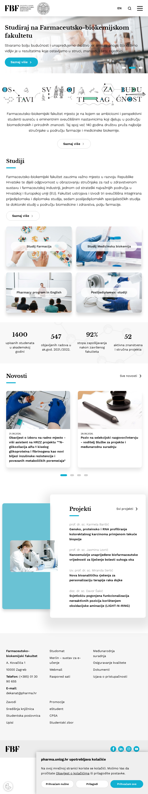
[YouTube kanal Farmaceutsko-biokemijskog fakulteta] (136, 749)
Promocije (57, 702)
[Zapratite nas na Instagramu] (129, 749)
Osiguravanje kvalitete (109, 663)
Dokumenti (101, 669)
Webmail (56, 669)
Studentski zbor (62, 722)
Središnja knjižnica (20, 709)
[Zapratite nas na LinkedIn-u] (121, 749)
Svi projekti (124, 509)
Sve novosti (128, 376)
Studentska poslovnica (23, 715)
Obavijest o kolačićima (72, 773)
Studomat (57, 651)
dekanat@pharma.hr (21, 693)
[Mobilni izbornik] (140, 8)
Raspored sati (60, 676)
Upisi (9, 722)
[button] (124, 68)
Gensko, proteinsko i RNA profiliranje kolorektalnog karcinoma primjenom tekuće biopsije (103, 534)
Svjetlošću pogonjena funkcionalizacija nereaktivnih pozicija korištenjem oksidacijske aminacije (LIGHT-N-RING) (99, 600)
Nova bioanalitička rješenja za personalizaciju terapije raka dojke (95, 578)
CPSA (54, 715)
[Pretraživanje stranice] (129, 8)
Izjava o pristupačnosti (110, 676)
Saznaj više (19, 62)
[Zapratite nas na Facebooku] (113, 749)
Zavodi (11, 702)
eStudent (56, 709)
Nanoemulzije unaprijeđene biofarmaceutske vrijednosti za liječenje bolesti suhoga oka (103, 557)
